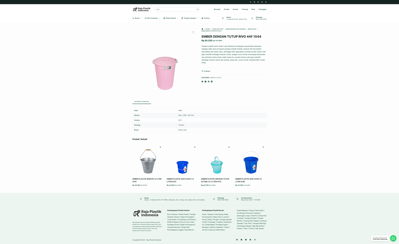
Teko (245, 228)
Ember (204, 214)
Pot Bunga (240, 213)
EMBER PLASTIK (215, 77)
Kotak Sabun (220, 230)
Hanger (256, 221)
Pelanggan (263, 9)
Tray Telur (248, 223)
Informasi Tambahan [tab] (141, 101)
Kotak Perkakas (173, 222)
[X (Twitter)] (254, 2)
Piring (204, 220)
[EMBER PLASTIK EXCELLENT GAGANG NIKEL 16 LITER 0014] (253, 159)
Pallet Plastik (171, 18)
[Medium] (255, 239)
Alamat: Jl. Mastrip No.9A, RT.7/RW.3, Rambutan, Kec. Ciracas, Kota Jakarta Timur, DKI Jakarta (174, 200)
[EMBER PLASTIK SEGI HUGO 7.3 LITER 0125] (151, 159)
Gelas (210, 220)
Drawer (239, 228)
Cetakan (220, 222)
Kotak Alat (185, 227)
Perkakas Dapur (222, 225)
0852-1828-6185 (261, 19)
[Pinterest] (208, 81)
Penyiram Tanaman (253, 213)
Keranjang (219, 214)
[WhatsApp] (266, 2)
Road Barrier (189, 230)
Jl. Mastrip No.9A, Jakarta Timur (236, 19)
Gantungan (241, 216)
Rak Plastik (259, 210)
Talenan (212, 227)
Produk (226, 9)
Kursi (220, 217)
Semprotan (262, 216)
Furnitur (207, 18)
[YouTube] (262, 2)
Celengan (211, 222)
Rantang (205, 227)
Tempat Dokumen (173, 227)
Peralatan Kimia (173, 225)
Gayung (211, 230)
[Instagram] (258, 2)
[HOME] (202, 29)
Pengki (215, 220)
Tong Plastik (171, 220)
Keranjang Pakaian (244, 226)
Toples (226, 227)
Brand (137, 18)
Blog (253, 9)
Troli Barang (182, 220)
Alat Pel (254, 216)
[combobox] (175, 9)
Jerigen (240, 218)
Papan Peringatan (187, 217)
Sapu (248, 216)
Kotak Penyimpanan (187, 225)
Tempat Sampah (190, 18)
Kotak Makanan (242, 210)
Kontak (235, 9)
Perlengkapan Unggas (175, 230)
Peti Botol (191, 220)
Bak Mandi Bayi (258, 226)
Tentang (245, 9)
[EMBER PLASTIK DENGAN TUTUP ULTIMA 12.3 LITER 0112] (185, 159)
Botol (205, 222)
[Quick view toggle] (163, 147)
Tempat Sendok (250, 218)
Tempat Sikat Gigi (259, 223)
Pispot (251, 210)
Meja (215, 217)
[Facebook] (250, 2)
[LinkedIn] (211, 81)
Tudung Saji (247, 221)
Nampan (220, 227)
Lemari (225, 217)
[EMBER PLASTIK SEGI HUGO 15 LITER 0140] (219, 159)
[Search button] (198, 9)
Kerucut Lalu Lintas (187, 222)
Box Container (152, 18)
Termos (251, 228)
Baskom (211, 214)
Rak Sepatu (260, 228)
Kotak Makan (210, 225)
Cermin (205, 230)
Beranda (217, 9)
